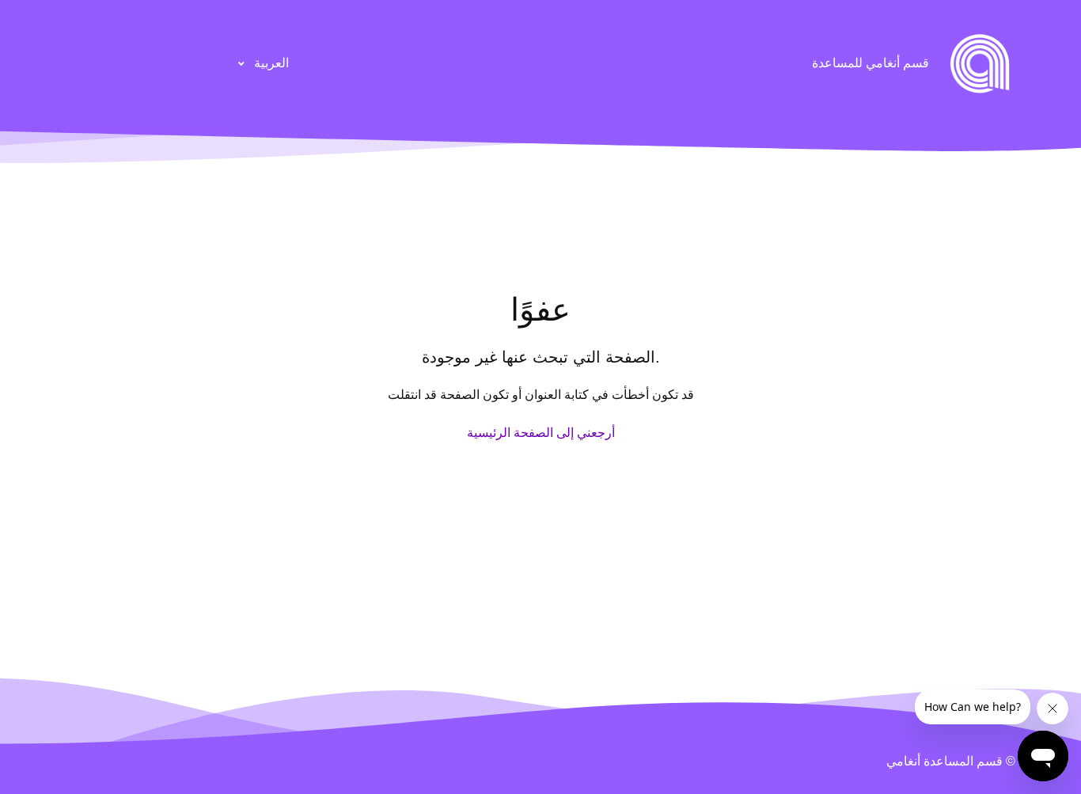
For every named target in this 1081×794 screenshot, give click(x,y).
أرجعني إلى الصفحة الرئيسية (541, 432)
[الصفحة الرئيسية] (979, 63)
